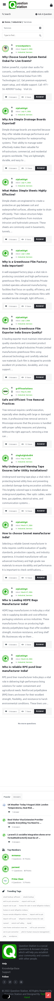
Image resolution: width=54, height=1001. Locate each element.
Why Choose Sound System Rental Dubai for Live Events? (24, 58)
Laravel (6, 923)
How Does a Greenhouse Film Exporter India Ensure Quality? (22, 330)
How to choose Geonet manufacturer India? (26, 535)
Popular (7, 797)
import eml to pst (36, 914)
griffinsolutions (24, 388)
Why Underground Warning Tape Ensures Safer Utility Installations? (25, 468)
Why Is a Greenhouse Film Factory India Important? (25, 263)
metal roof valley (18, 923)
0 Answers (16, 827)
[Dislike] (12, 53)
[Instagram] (21, 982)
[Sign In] (51, 5)
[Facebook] (4, 982)
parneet (16, 867)
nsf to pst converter (37, 927)
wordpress (13, 936)
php (4, 936)
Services (29, 52)
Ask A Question (45, 14)
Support (6, 972)
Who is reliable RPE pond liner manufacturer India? (22, 668)
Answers (17, 797)
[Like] (12, 45)
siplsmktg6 (22, 108)
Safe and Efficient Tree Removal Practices (23, 401)
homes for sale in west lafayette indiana (34, 906)
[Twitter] (10, 982)
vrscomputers (23, 46)
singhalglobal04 (24, 455)
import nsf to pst (9, 919)
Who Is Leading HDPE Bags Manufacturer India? (20, 602)
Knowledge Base (10, 968)
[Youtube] (15, 982)
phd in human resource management (35, 932)
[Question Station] (19, 4)
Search (7, 14)
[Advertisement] (27, 757)
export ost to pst (9, 906)
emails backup (28, 897)
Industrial (16, 22)
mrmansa (16, 855)
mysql (29, 923)
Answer (40, 97)
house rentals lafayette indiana (15, 914)
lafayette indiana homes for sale (31, 919)
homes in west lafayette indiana (15, 910)
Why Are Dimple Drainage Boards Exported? (24, 121)
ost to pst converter (11, 932)
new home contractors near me (15, 927)
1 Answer (15, 812)
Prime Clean (17, 879)
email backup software (11, 897)
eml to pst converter (11, 901)
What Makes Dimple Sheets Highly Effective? (24, 192)
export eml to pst (28, 901)
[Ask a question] (48, 995)
